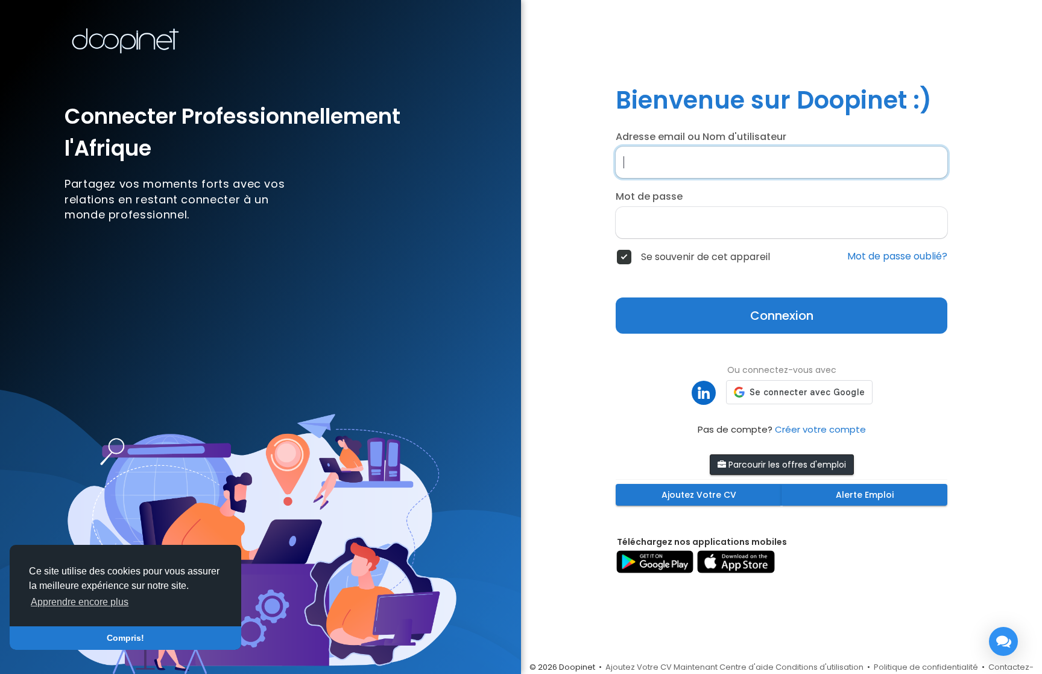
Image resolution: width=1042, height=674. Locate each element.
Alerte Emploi (865, 495)
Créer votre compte (820, 429)
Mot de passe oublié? (897, 256)
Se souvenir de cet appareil (705, 257)
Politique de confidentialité (926, 667)
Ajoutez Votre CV (699, 495)
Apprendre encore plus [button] (79, 602)
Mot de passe (649, 196)
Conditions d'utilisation (819, 667)
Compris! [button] (125, 638)
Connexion (781, 315)
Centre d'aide (746, 667)
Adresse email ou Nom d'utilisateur (701, 137)
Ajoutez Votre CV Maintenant (661, 667)
